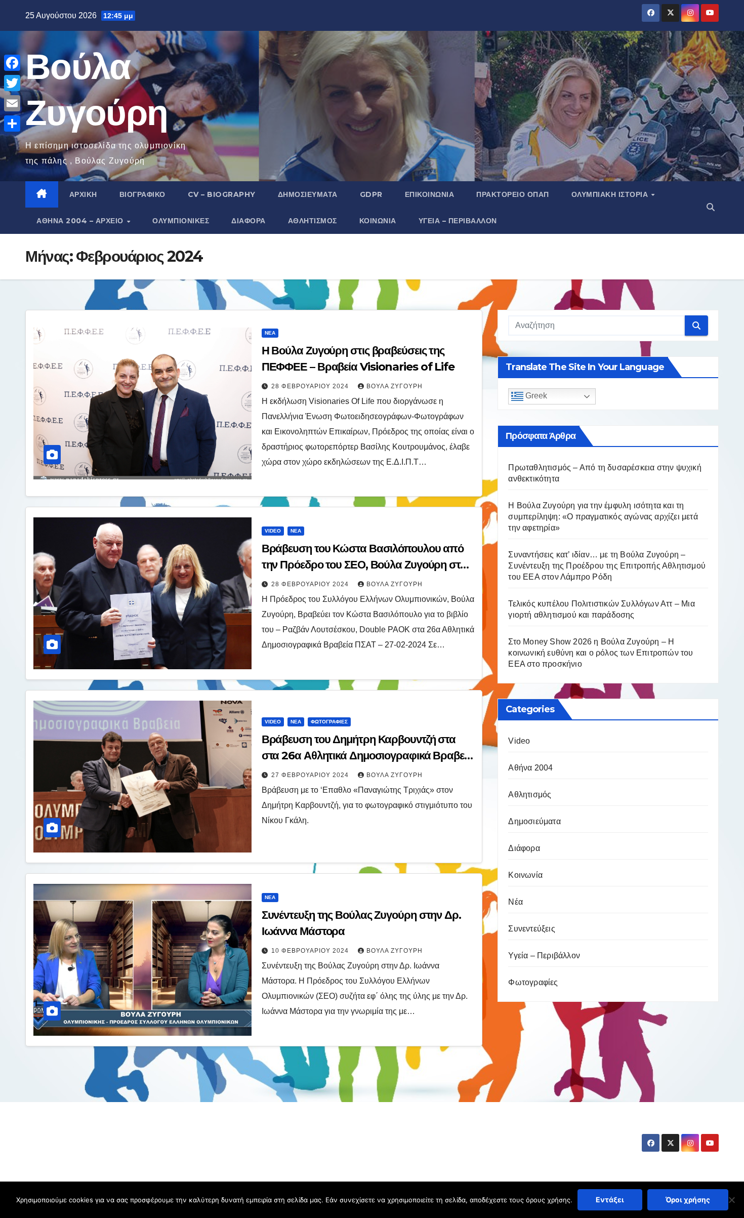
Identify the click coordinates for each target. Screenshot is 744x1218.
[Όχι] (731, 1200)
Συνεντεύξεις (531, 928)
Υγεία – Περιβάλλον (458, 220)
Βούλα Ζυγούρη (394, 386)
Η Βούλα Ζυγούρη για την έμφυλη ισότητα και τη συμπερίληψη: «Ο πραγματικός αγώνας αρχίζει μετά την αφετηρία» (602, 516)
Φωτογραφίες (329, 721)
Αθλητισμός (312, 220)
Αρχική (83, 194)
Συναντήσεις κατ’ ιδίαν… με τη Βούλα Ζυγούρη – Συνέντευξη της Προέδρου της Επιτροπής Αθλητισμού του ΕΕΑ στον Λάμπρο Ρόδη (607, 565)
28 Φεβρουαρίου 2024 (311, 386)
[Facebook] (12, 63)
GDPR (371, 194)
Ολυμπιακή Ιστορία (610, 194)
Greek (535, 396)
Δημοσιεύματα (308, 194)
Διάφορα (248, 220)
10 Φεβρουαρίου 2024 (311, 950)
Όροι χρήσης (688, 1199)
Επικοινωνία (429, 194)
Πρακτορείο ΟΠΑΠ (512, 194)
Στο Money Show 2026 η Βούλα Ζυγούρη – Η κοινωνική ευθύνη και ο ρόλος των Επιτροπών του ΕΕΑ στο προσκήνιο (600, 652)
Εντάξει (610, 1199)
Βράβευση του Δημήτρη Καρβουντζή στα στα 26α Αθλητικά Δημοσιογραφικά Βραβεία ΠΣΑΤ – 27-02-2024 (367, 756)
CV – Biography (222, 194)
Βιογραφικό (142, 194)
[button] (711, 207)
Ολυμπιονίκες (180, 220)
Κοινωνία (377, 220)
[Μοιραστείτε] (12, 123)
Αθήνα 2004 (530, 767)
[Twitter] (12, 83)
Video (273, 531)
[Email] (12, 103)
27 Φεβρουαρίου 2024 (311, 775)
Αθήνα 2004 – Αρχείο (81, 220)
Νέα (270, 333)
